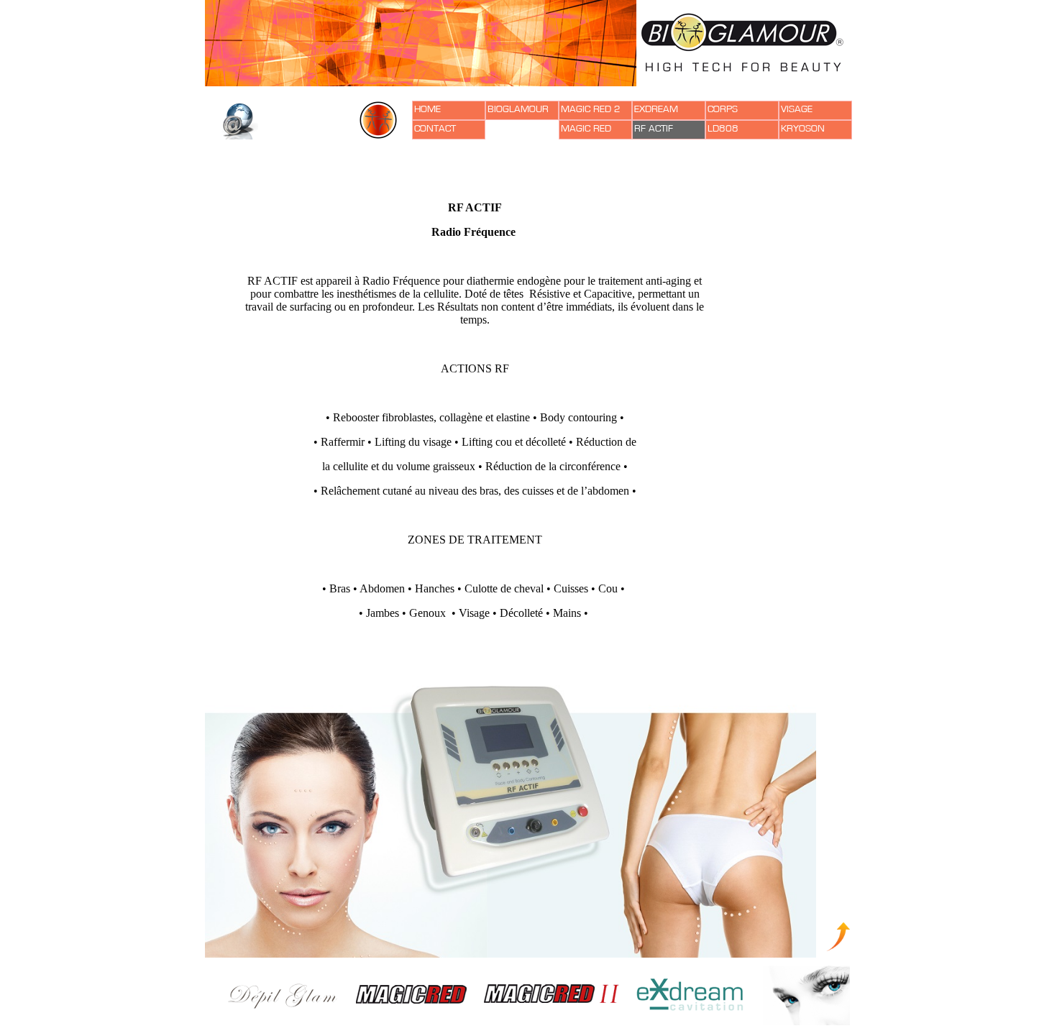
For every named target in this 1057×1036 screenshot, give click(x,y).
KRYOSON (803, 129)
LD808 (723, 129)
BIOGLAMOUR (518, 109)
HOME (427, 109)
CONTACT (435, 129)
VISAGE (797, 109)
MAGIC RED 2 (591, 109)
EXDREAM (656, 109)
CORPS (723, 109)
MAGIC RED (586, 129)
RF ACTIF (653, 129)
